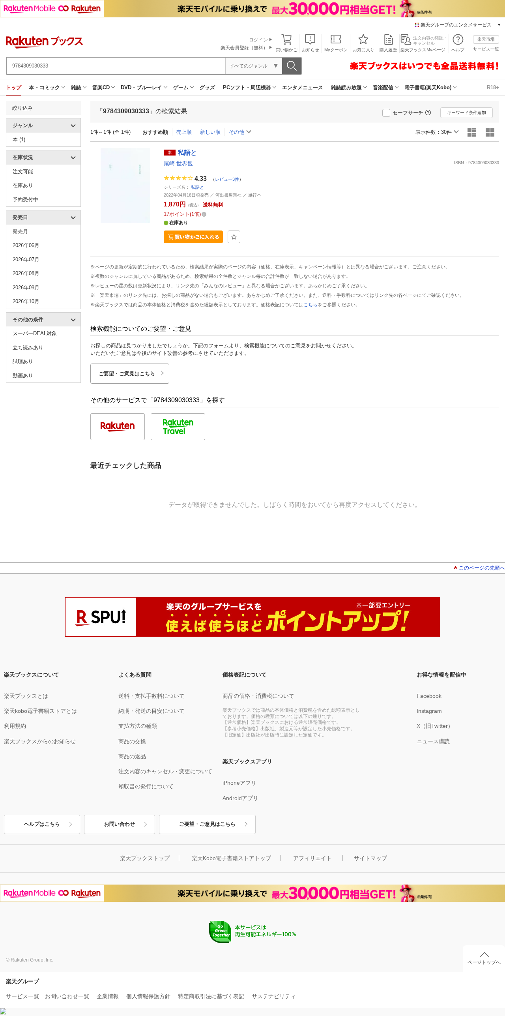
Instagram (429, 711)
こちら (310, 304)
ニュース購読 (433, 741)
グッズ (207, 87)
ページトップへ (484, 962)
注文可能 (23, 171)
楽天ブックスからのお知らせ (40, 741)
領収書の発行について (146, 786)
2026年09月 (26, 288)
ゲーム (181, 87)
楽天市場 (486, 39)
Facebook (429, 696)
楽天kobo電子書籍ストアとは (40, 711)
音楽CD (101, 87)
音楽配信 (383, 87)
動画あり (23, 376)
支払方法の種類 (137, 726)
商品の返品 (132, 756)
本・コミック (44, 87)
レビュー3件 (227, 178)
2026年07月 (26, 259)
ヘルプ (457, 49)
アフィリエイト (312, 858)
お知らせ (310, 49)
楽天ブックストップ (145, 858)
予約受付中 (25, 199)
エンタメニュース (302, 87)
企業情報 (108, 996)
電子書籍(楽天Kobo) (427, 87)
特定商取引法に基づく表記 (211, 996)
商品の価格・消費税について (258, 696)
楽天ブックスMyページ (422, 49)
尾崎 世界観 (178, 163)
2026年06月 (26, 245)
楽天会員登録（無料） (244, 47)
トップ (13, 87)
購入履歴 (388, 49)
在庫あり (23, 185)
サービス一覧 (486, 49)
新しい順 (210, 132)
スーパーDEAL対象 (35, 333)
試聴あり (23, 361)
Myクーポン (336, 49)
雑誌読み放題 (346, 87)
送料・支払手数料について (151, 696)
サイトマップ (370, 858)
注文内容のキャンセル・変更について (165, 771)
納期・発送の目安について (151, 711)
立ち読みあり (28, 348)
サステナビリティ (274, 996)
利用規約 (15, 726)
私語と (197, 187)
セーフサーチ (408, 113)
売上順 (184, 132)
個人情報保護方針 (148, 996)
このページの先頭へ (482, 568)
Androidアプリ (240, 798)
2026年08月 (26, 273)
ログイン (258, 40)
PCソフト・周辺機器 (247, 87)
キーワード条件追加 (466, 112)
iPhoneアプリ (239, 783)
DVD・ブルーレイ (141, 87)
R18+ (493, 87)
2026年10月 (26, 301)
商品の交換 (132, 741)
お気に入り (363, 49)
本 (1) (19, 139)
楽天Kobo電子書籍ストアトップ (231, 858)
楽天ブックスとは (26, 696)
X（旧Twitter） (435, 726)
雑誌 (76, 87)
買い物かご (286, 49)
